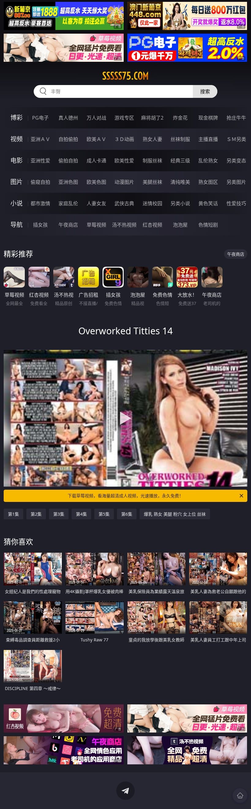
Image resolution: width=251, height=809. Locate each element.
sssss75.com (125, 76)
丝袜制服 (180, 139)
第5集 (104, 514)
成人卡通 (96, 160)
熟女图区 (208, 182)
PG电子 (40, 117)
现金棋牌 (208, 117)
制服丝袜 (152, 160)
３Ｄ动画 (124, 139)
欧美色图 (96, 182)
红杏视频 (152, 224)
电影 (16, 160)
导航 (16, 225)
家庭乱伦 (68, 203)
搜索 (205, 91)
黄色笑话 (208, 203)
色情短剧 (208, 224)
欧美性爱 (124, 160)
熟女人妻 (152, 139)
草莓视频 (96, 224)
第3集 (58, 514)
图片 (16, 182)
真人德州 (68, 117)
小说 (16, 203)
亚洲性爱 (40, 160)
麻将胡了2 (152, 117)
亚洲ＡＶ (40, 139)
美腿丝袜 (152, 182)
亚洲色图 (68, 182)
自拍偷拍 (68, 139)
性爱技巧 (236, 203)
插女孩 (40, 224)
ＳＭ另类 (236, 139)
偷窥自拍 (40, 182)
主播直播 (208, 139)
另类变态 (236, 160)
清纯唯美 (180, 182)
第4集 (81, 514)
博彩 (16, 117)
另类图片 (236, 182)
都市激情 (40, 203)
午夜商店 (68, 224)
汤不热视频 (124, 224)
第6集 (126, 514)
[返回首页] (240, 795)
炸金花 (180, 117)
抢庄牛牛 (236, 117)
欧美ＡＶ (96, 139)
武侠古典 (124, 203)
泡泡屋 (180, 224)
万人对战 (96, 117)
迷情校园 (152, 203)
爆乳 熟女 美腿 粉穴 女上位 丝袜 (175, 514)
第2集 (36, 514)
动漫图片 (124, 182)
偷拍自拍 (68, 160)
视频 (16, 139)
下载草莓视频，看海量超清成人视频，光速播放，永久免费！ (125, 496)
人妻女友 (96, 203)
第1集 (13, 514)
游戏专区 (124, 117)
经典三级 (180, 160)
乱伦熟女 (208, 160)
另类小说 (180, 203)
